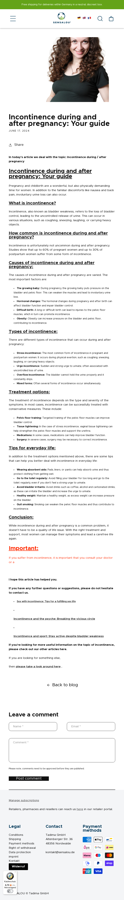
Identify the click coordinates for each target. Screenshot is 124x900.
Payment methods (21, 843)
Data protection (20, 852)
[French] (89, 18)
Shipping (15, 839)
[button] (13, 18)
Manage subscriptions (24, 800)
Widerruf (18, 866)
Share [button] (19, 145)
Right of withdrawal (22, 848)
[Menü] (15, 872)
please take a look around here (38, 666)
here (80, 809)
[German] (79, 18)
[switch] (10, 891)
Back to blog (65, 685)
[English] (84, 18)
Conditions (16, 835)
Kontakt (14, 861)
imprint (13, 856)
